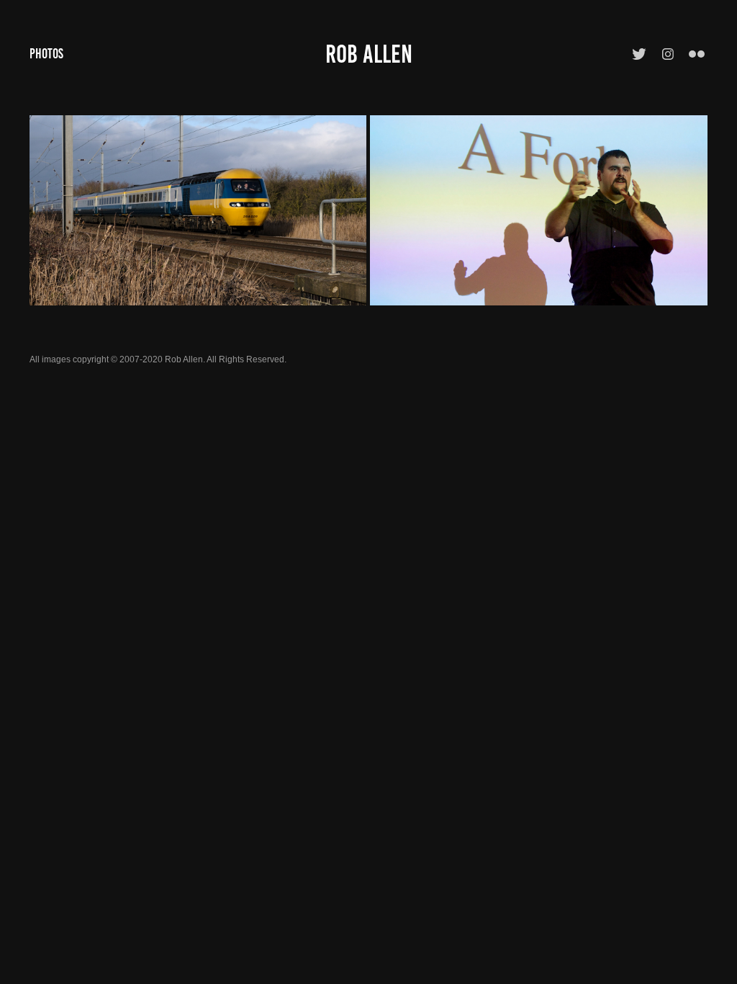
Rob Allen (368, 54)
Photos (46, 53)
